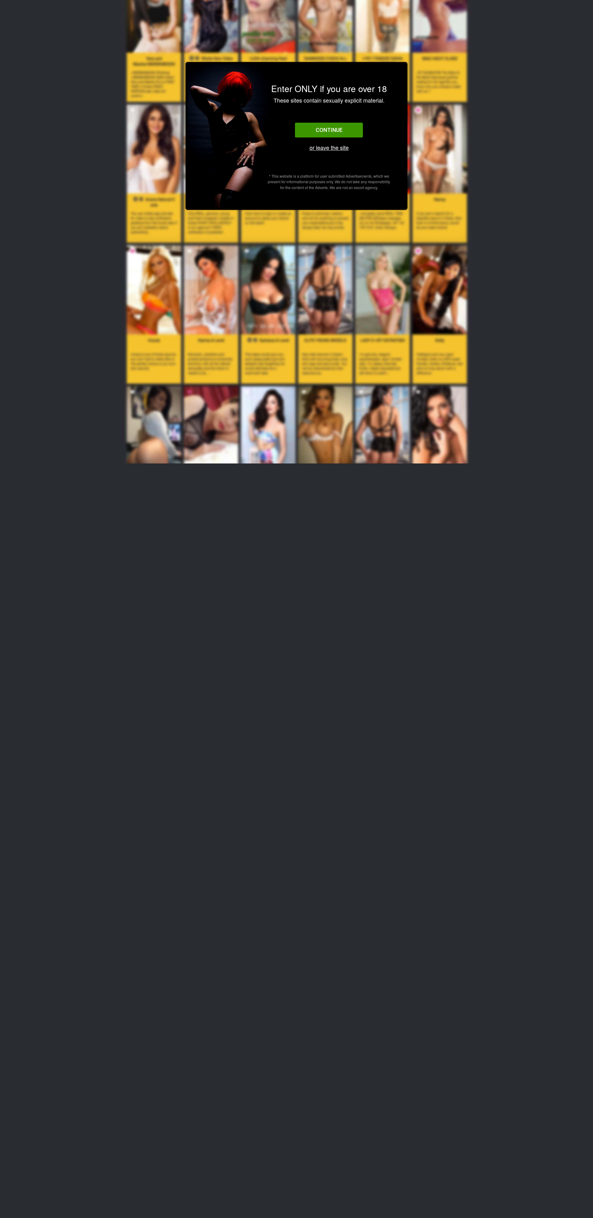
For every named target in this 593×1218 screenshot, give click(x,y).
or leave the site (329, 147)
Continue (329, 130)
